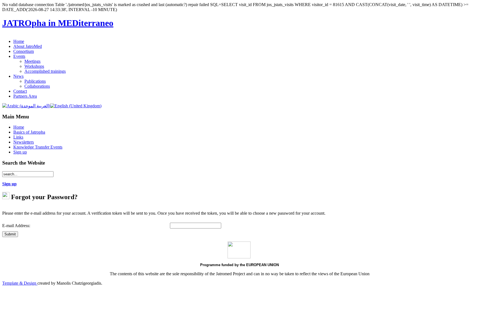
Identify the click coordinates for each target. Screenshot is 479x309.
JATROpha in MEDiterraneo (57, 23)
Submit (10, 234)
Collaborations (37, 86)
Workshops (34, 66)
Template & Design (19, 283)
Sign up (9, 183)
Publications (35, 81)
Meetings (32, 61)
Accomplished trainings (45, 71)
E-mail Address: (16, 225)
